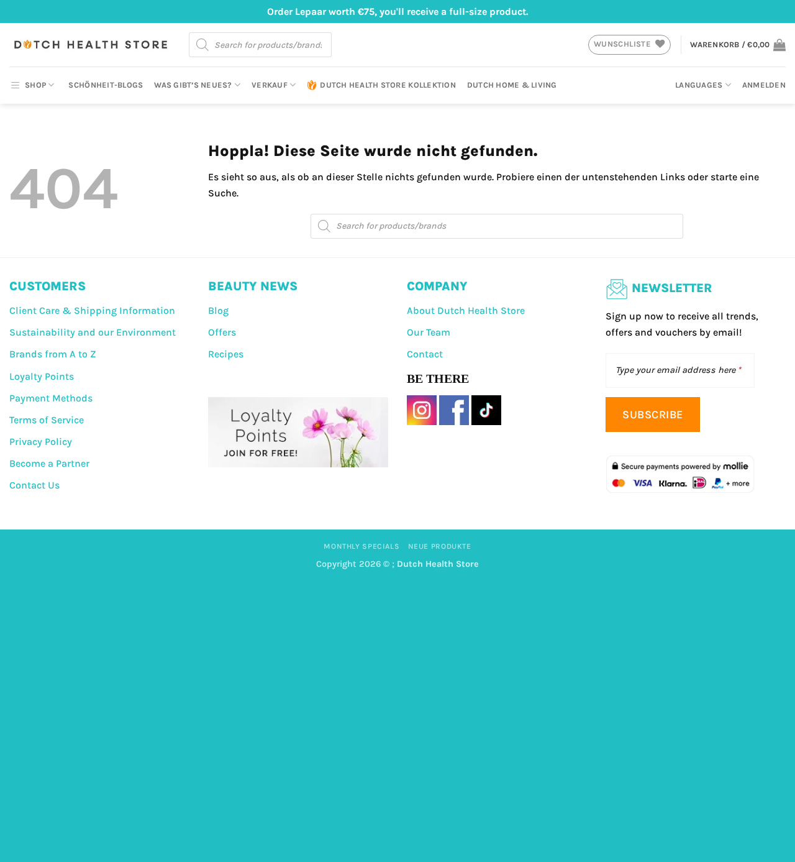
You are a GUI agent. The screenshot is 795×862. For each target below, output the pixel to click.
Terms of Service (46, 420)
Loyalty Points (41, 376)
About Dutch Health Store (466, 310)
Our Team (428, 332)
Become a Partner (49, 463)
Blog (218, 310)
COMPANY (437, 286)
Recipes (225, 354)
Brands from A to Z (52, 354)
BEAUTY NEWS (253, 286)
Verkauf (270, 84)
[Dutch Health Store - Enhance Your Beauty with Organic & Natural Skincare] (89, 44)
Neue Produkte (439, 546)
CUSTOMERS (47, 286)
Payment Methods (51, 398)
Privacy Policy (40, 441)
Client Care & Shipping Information (92, 310)
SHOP (35, 84)
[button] (738, 44)
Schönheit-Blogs (105, 84)
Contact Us (34, 485)
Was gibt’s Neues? (193, 84)
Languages (698, 84)
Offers (222, 332)
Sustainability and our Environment (92, 332)
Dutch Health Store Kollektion (387, 84)
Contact (425, 354)
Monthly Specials (361, 546)
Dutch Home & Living (512, 84)
